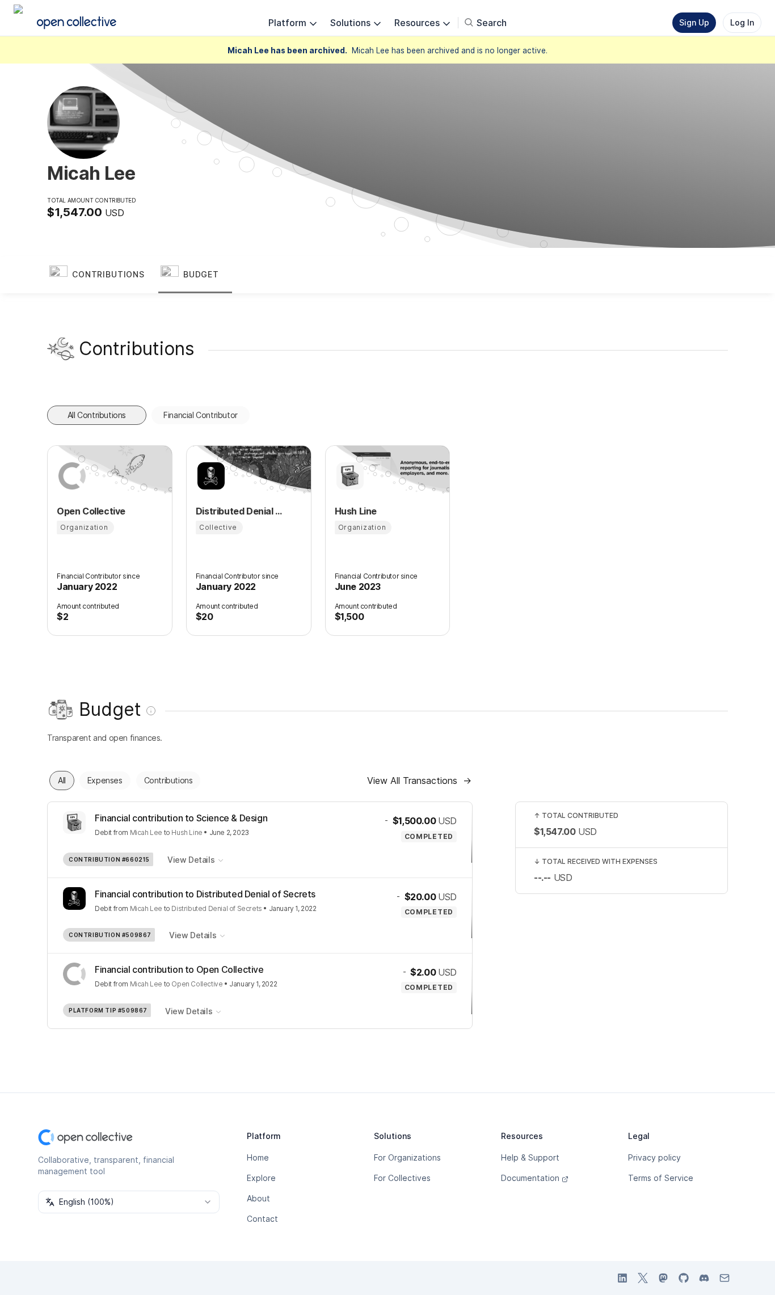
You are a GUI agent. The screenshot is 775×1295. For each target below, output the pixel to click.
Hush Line (186, 832)
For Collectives (402, 1178)
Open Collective (196, 984)
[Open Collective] (70, 476)
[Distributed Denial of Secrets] (209, 476)
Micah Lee (146, 832)
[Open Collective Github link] (684, 1278)
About (258, 1198)
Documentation (530, 1178)
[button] (102, 275)
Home (258, 1157)
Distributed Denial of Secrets (216, 908)
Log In (742, 22)
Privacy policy (654, 1157)
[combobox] (129, 1202)
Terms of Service (660, 1178)
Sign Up (694, 22)
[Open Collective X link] (643, 1278)
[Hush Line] (348, 476)
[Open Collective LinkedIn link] (622, 1278)
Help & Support (530, 1157)
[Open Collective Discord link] (704, 1278)
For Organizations (407, 1157)
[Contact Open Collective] (724, 1278)
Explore (261, 1178)
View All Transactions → (419, 780)
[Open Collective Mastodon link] (663, 1278)
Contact (262, 1219)
